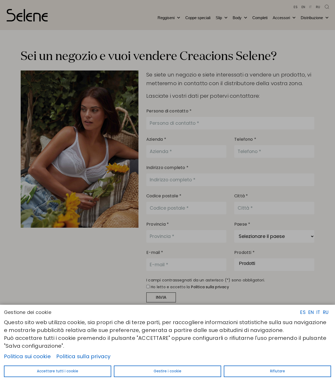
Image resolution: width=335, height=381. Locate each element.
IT (318, 312)
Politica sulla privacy (83, 356)
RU (325, 312)
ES (302, 312)
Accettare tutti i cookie (57, 371)
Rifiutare (277, 371)
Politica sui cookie (27, 356)
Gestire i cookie (167, 371)
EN (311, 312)
